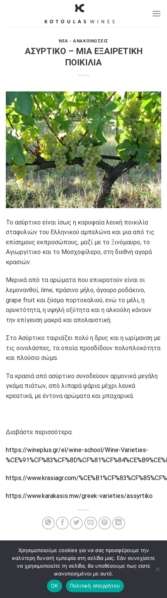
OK (54, 585)
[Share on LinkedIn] (118, 523)
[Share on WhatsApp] (48, 523)
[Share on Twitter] (76, 523)
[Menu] (156, 13)
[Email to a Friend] (90, 523)
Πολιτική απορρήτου (95, 585)
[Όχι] (157, 571)
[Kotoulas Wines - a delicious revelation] (80, 14)
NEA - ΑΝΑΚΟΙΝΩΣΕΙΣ (83, 41)
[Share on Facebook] (62, 523)
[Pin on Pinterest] (104, 523)
